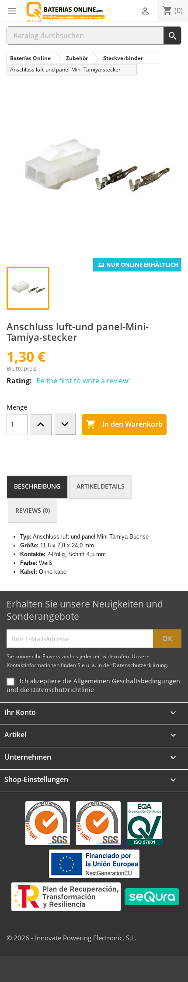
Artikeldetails (101, 486)
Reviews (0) (32, 510)
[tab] (37, 487)
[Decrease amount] (65, 424)
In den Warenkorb (124, 424)
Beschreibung (37, 486)
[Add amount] (41, 424)
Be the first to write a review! (83, 380)
